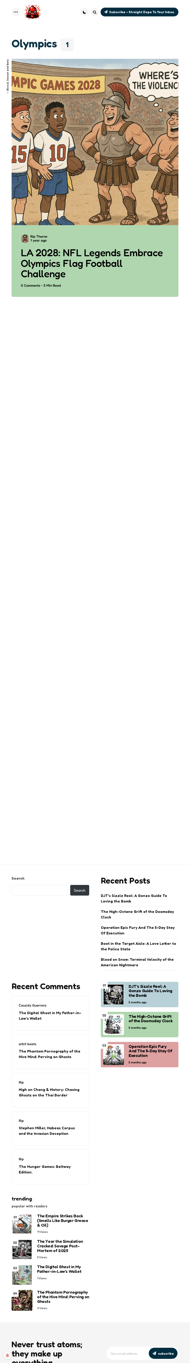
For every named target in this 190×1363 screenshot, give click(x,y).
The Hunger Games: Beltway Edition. (45, 1169)
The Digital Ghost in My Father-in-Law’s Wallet (50, 1015)
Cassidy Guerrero (32, 1005)
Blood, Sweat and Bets (7, 75)
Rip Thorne (38, 236)
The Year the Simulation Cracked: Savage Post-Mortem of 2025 (60, 1246)
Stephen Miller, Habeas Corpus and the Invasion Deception (47, 1131)
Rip (21, 1082)
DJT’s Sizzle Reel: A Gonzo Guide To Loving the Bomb (134, 898)
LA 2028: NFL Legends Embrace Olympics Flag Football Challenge (92, 263)
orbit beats (27, 1044)
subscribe (166, 1353)
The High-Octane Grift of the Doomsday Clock (137, 914)
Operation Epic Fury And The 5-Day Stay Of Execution (138, 930)
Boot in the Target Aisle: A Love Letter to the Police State (138, 946)
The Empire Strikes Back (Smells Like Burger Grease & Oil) (62, 1220)
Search (18, 878)
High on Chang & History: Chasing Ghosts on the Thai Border (49, 1092)
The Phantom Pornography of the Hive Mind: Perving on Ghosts (49, 1054)
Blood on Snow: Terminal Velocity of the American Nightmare (137, 962)
